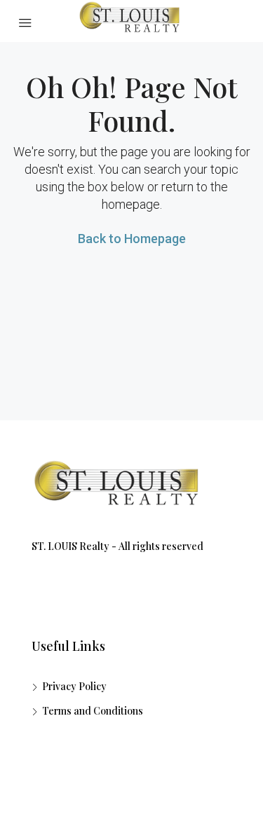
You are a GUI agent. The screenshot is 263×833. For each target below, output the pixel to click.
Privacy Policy (74, 686)
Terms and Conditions (92, 710)
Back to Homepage (132, 238)
